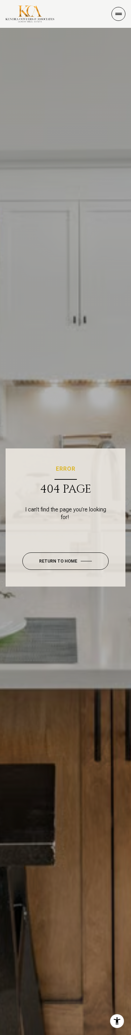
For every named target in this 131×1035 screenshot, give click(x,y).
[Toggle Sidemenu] (118, 14)
